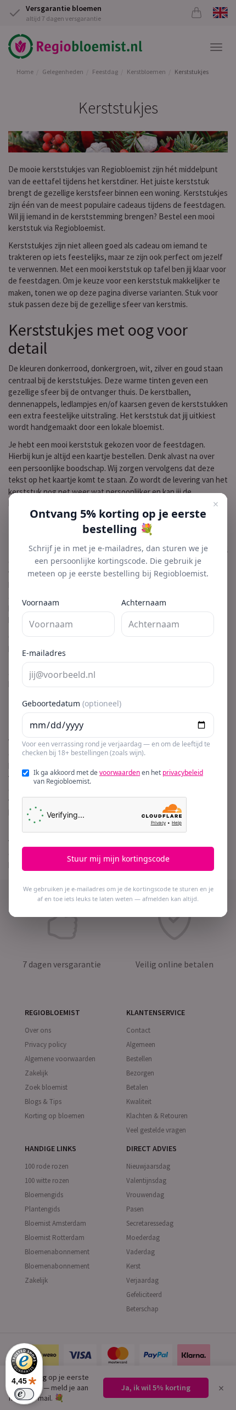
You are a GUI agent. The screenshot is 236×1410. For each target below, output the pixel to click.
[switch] (24, 1394)
